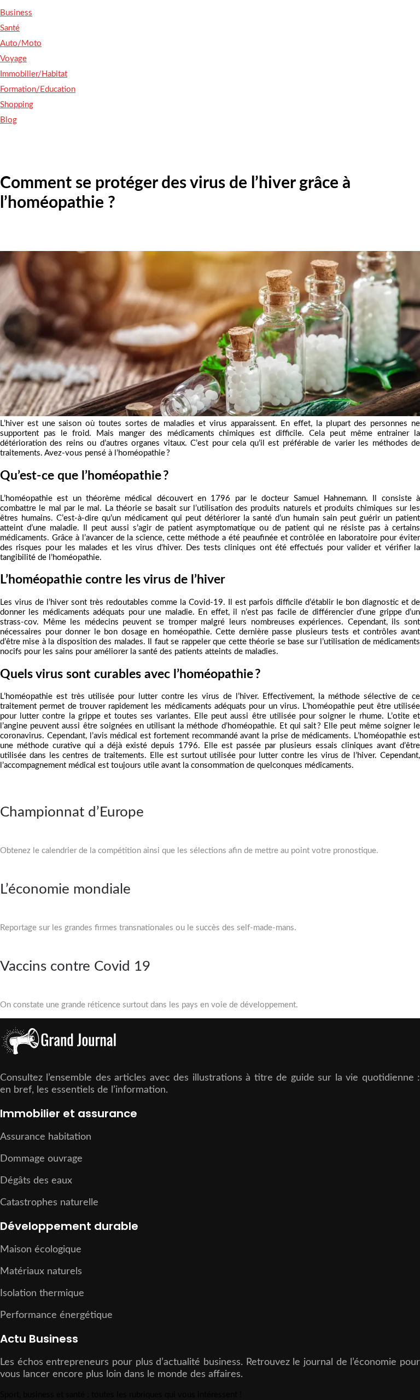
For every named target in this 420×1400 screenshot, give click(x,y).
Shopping (16, 105)
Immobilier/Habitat (33, 74)
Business (16, 13)
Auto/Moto (21, 43)
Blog (8, 120)
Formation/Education (37, 89)
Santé (10, 28)
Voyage (13, 59)
